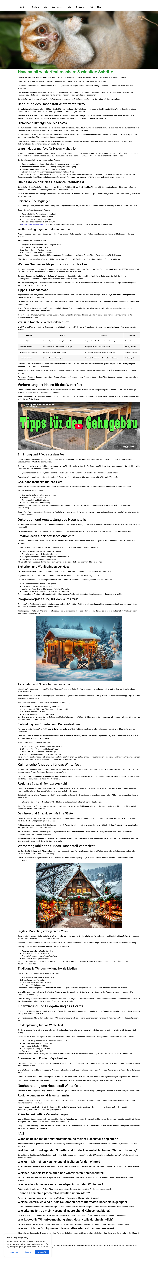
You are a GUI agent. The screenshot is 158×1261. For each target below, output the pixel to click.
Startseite (23, 7)
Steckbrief (36, 7)
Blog (99, 7)
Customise (14, 1252)
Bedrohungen (57, 7)
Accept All (42, 1252)
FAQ (91, 7)
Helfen (69, 7)
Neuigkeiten (80, 7)
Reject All (28, 1252)
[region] (28, 1245)
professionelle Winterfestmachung (34, 224)
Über (46, 7)
